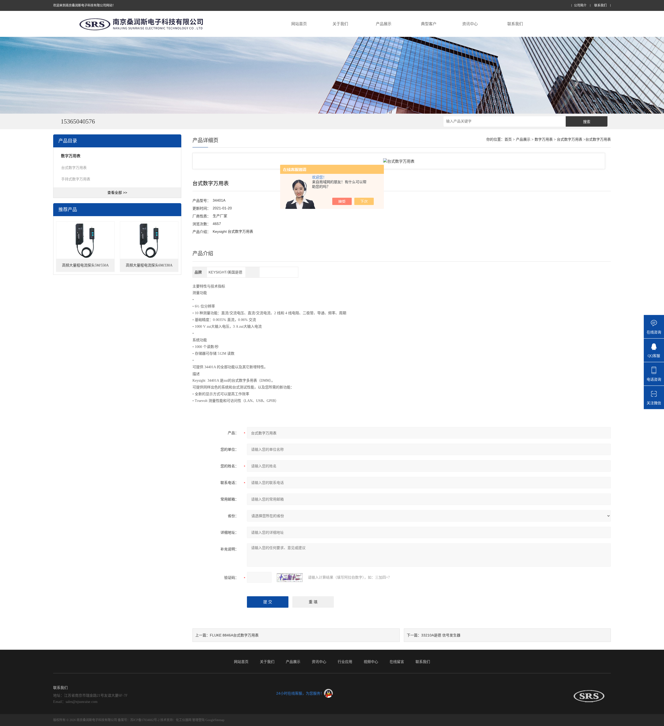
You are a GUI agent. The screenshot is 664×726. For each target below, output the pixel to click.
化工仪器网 (183, 720)
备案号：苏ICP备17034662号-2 (139, 720)
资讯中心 (470, 24)
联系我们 (600, 5)
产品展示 (383, 24)
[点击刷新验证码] (290, 577)
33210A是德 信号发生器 (440, 635)
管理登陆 (198, 720)
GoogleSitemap (214, 720)
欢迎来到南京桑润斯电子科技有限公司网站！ (84, 5)
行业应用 (345, 662)
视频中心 (371, 662)
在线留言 (397, 662)
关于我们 (340, 24)
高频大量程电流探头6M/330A (149, 265)
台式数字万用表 (74, 168)
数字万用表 (544, 139)
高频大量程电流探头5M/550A (85, 265)
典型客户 (429, 24)
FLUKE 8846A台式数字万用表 (234, 635)
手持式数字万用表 (75, 179)
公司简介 (580, 5)
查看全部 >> (117, 192)
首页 (508, 139)
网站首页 (299, 24)
